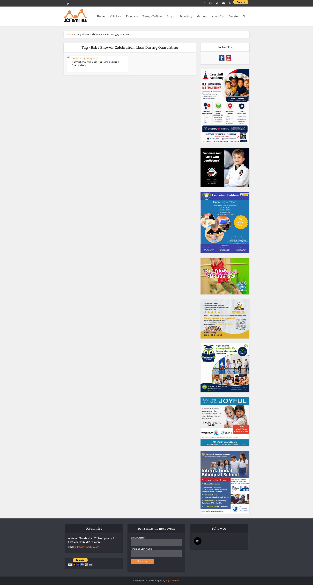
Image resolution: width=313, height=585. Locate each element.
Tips (96, 58)
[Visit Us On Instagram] (228, 57)
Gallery (202, 16)
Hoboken (115, 16)
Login (67, 3)
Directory (186, 16)
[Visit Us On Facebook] (221, 57)
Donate (233, 16)
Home (101, 16)
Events (130, 16)
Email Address (138, 537)
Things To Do (150, 16)
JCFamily (88, 58)
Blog (170, 16)
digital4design (172, 580)
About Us (218, 16)
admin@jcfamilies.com (87, 546)
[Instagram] (197, 541)
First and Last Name (141, 548)
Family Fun (77, 58)
